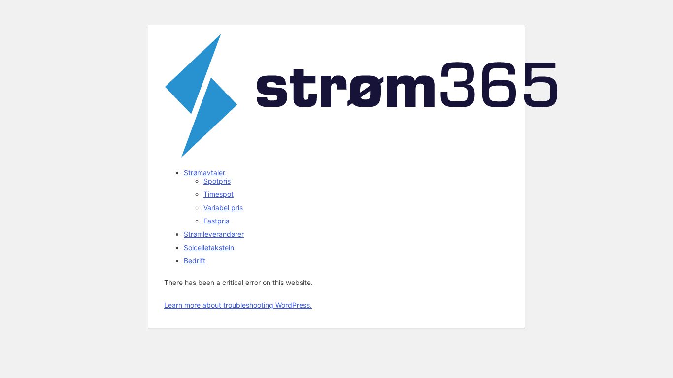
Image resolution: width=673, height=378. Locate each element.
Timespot (218, 194)
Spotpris (217, 181)
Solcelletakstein (209, 247)
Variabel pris (223, 207)
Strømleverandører (214, 234)
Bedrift (194, 260)
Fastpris (216, 221)
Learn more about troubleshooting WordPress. (238, 305)
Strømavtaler (204, 172)
